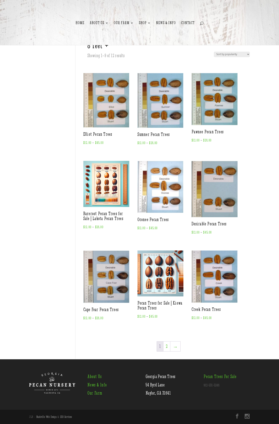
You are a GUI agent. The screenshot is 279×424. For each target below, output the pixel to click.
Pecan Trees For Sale (220, 376)
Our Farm (121, 23)
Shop (143, 23)
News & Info (166, 23)
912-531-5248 (212, 385)
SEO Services (66, 417)
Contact (188, 23)
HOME (80, 23)
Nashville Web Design (46, 417)
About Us (97, 23)
